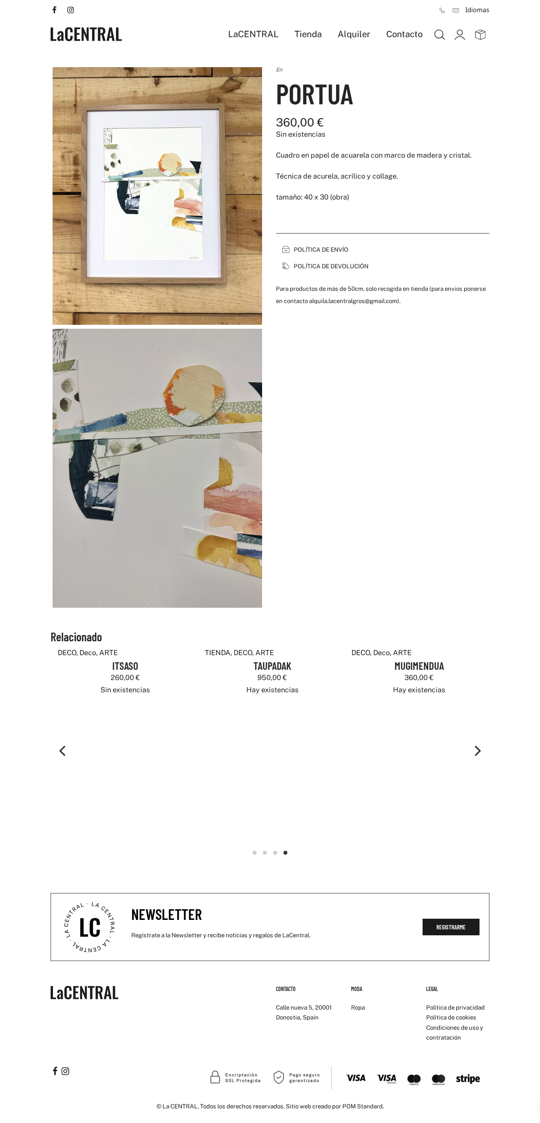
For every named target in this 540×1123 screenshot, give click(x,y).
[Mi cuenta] (460, 33)
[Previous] (63, 750)
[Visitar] (55, 9)
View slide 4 (285, 853)
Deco (380, 652)
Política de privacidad (455, 1007)
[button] (317, 249)
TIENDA (216, 652)
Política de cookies (451, 1017)
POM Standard (362, 1106)
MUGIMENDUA (418, 665)
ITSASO (124, 665)
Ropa (358, 1007)
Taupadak (271, 665)
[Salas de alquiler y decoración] (86, 33)
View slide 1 (255, 853)
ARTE (263, 652)
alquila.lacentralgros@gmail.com (353, 301)
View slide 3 (275, 853)
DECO (241, 652)
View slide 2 (265, 853)
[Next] (476, 750)
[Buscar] (439, 33)
